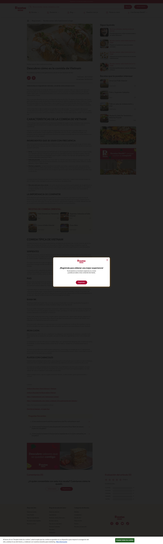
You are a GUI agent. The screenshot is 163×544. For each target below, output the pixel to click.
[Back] (107, 260)
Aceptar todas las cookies (124, 540)
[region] (81, 540)
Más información (61, 542)
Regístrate (81, 282)
